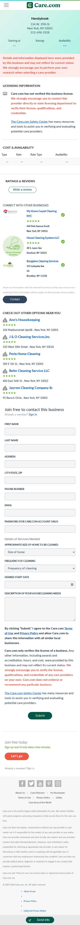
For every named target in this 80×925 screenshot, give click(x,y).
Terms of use (29, 891)
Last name (11, 440)
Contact (15, 299)
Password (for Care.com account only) (31, 522)
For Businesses (57, 793)
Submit (40, 715)
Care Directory (38, 793)
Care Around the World (40, 802)
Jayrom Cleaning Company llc (31, 388)
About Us (20, 793)
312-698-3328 (40, 32)
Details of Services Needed (22, 539)
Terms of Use (24, 798)
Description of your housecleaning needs (33, 593)
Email (8, 505)
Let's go (17, 756)
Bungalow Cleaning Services (42, 261)
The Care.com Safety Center (23, 693)
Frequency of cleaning (20, 561)
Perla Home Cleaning (24, 354)
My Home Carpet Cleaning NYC (42, 214)
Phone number (14, 489)
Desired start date (17, 577)
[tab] (40, 539)
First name (12, 424)
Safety (59, 798)
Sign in (33, 414)
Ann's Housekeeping (24, 320)
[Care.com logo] (42, 6)
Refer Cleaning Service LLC (29, 371)
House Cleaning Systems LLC (43, 238)
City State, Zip (13, 473)
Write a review (22, 189)
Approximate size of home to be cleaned (31, 545)
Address (10, 457)
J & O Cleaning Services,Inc (29, 337)
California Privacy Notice (35, 911)
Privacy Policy (29, 633)
